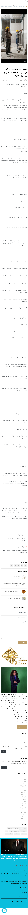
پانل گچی (10, 828)
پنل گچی (16, 828)
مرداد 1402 (23, 790)
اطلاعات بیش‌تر (21, 727)
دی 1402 (24, 810)
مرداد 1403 (23, 812)
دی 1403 (24, 805)
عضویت (4, 767)
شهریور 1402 (23, 808)
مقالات (25, 66)
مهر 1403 (24, 801)
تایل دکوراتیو (23, 834)
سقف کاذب (17, 834)
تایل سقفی (23, 831)
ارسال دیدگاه (22, 642)
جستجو (3, 751)
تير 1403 (24, 788)
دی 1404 (24, 816)
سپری (11, 831)
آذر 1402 (24, 797)
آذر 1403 (24, 814)
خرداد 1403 (23, 803)
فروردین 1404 (23, 781)
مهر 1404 (24, 779)
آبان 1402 (23, 783)
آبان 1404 (23, 794)
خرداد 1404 (23, 819)
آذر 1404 (24, 777)
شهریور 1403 (23, 786)
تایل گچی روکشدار (9, 834)
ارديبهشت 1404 (22, 799)
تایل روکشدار (16, 831)
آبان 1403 (23, 792)
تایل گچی (23, 828)
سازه (7, 831)
